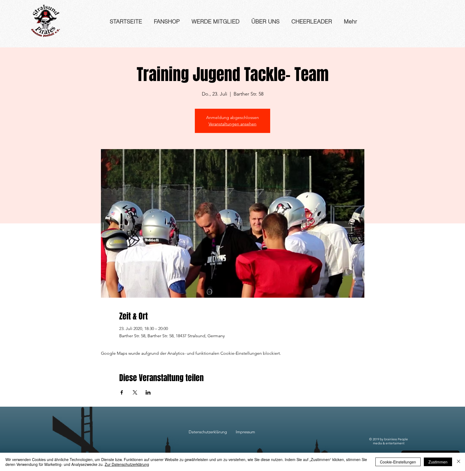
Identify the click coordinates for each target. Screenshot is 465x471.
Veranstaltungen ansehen (232, 123)
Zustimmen (438, 462)
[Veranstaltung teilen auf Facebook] (121, 392)
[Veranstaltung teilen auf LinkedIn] (148, 392)
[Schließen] (458, 462)
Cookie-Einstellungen (398, 462)
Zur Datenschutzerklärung (127, 464)
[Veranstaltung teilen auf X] (135, 392)
